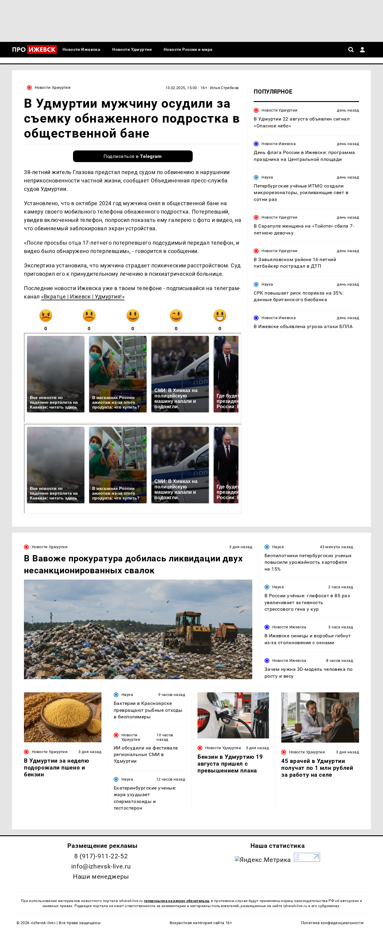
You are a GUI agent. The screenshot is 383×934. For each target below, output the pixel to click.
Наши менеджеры (101, 876)
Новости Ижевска (279, 143)
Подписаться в (133, 156)
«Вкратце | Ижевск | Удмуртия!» (82, 296)
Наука (267, 177)
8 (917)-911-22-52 (101, 856)
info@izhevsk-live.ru (101, 866)
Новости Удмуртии (53, 87)
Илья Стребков (224, 88)
